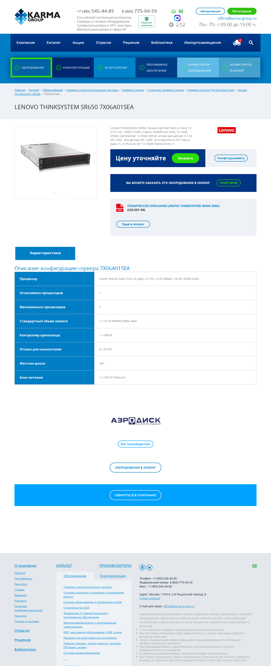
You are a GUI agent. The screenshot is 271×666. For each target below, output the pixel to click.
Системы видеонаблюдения (81, 652)
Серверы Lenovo (133, 90)
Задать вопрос (133, 224)
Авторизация (210, 11)
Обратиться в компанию (135, 495)
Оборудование (53, 90)
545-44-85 (95, 11)
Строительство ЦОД (76, 607)
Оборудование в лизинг (135, 468)
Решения (22, 640)
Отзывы (19, 589)
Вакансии (20, 595)
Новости (19, 573)
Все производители (135, 444)
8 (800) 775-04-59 (181, 582)
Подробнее (229, 183)
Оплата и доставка (26, 621)
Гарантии (20, 615)
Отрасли (22, 630)
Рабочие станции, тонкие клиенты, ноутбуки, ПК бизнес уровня (92, 645)
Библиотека (25, 649)
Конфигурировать (231, 158)
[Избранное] (149, 567)
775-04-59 (139, 11)
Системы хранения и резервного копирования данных (93, 594)
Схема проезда (149, 598)
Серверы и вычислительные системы (92, 90)
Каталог (34, 90)
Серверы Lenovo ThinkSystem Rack (210, 90)
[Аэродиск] (135, 421)
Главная (19, 90)
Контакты (20, 600)
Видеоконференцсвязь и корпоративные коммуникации (89, 624)
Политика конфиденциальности (28, 608)
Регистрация (242, 11)
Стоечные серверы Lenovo (165, 90)
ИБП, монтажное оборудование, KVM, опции (92, 632)
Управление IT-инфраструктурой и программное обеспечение (86, 615)
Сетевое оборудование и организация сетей (92, 602)
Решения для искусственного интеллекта (90, 637)
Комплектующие (113, 576)
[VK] (142, 567)
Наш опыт (20, 584)
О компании (25, 566)
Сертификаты (23, 578)
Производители (115, 566)
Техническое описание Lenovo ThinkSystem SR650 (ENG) (173, 206)
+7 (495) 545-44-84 (160, 586)
